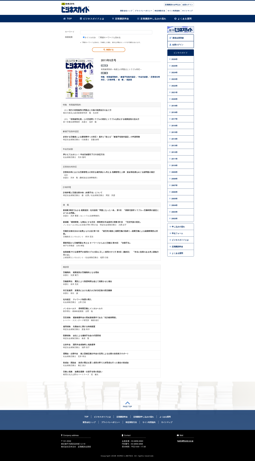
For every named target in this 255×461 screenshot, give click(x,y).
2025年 (174, 65)
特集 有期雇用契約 (109, 76)
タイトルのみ (90, 37)
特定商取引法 (160, 10)
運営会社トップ (126, 10)
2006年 (174, 192)
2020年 (174, 99)
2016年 (174, 125)
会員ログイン (187, 4)
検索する (110, 49)
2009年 (174, 172)
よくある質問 (185, 18)
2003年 (174, 211)
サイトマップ (187, 10)
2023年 (174, 79)
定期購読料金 (122, 18)
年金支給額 (143, 76)
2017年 (174, 119)
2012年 (174, 152)
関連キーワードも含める (110, 37)
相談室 (129, 79)
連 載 (121, 79)
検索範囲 (69, 37)
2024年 (174, 72)
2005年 (174, 198)
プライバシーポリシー (143, 10)
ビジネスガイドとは (93, 18)
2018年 (174, 112)
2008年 (174, 178)
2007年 (174, 185)
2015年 (174, 132)
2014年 (174, 138)
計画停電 (111, 79)
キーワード (69, 31)
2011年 (174, 158)
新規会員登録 (178, 37)
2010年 (174, 165)
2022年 (174, 85)
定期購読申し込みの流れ (153, 18)
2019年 (174, 105)
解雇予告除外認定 (128, 76)
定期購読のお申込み (173, 4)
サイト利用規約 (174, 10)
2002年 (174, 218)
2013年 (174, 145)
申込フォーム (177, 233)
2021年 (174, 92)
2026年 (174, 59)
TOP (69, 18)
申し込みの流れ (178, 226)
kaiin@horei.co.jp (185, 441)
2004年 (174, 205)
